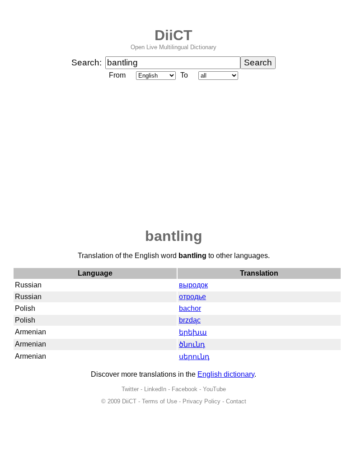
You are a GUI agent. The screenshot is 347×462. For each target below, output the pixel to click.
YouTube (214, 389)
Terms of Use (159, 401)
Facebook (184, 389)
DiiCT (173, 35)
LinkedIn (155, 389)
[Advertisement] (173, 155)
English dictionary (225, 374)
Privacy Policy (201, 401)
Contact (236, 401)
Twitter (130, 389)
